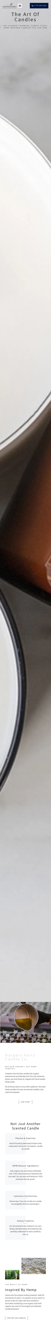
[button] (20, 6)
